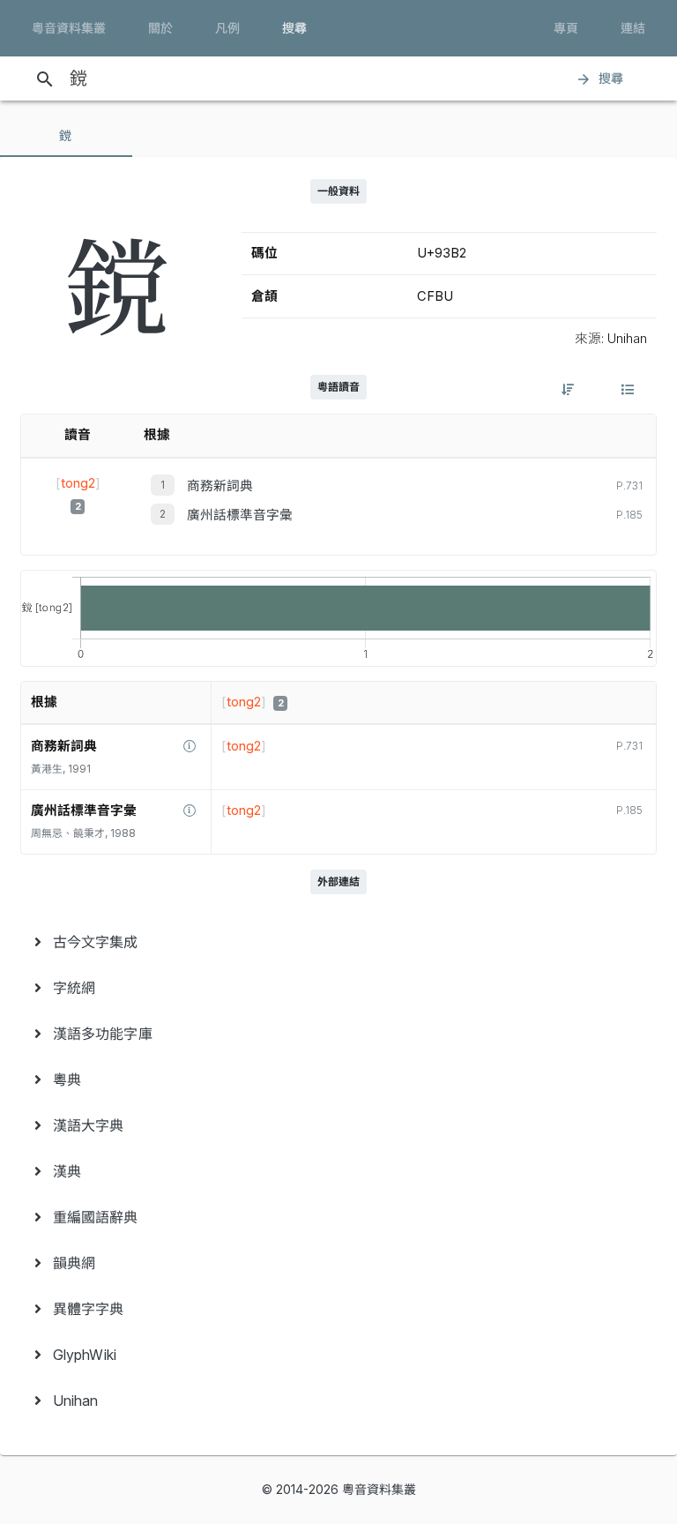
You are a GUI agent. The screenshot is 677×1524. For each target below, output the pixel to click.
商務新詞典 (220, 486)
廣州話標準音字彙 (240, 515)
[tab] (66, 136)
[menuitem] (338, 942)
